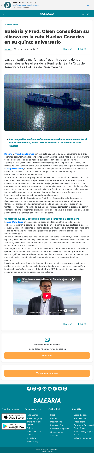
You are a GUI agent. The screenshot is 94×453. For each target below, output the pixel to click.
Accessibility (32, 441)
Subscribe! (47, 355)
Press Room (79, 422)
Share (66, 49)
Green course (56, 432)
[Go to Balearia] (47, 14)
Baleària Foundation (83, 438)
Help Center (32, 415)
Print (80, 49)
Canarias (8, 49)
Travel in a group (34, 418)
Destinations (56, 422)
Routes (53, 418)
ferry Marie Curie (14, 222)
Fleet (52, 415)
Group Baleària (81, 415)
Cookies (50, 451)
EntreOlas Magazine (59, 428)
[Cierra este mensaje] (2, 5)
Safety (30, 428)
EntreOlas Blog (57, 425)
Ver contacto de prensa (47, 373)
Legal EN (44, 451)
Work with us (80, 418)
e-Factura (31, 438)
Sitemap (54, 435)
